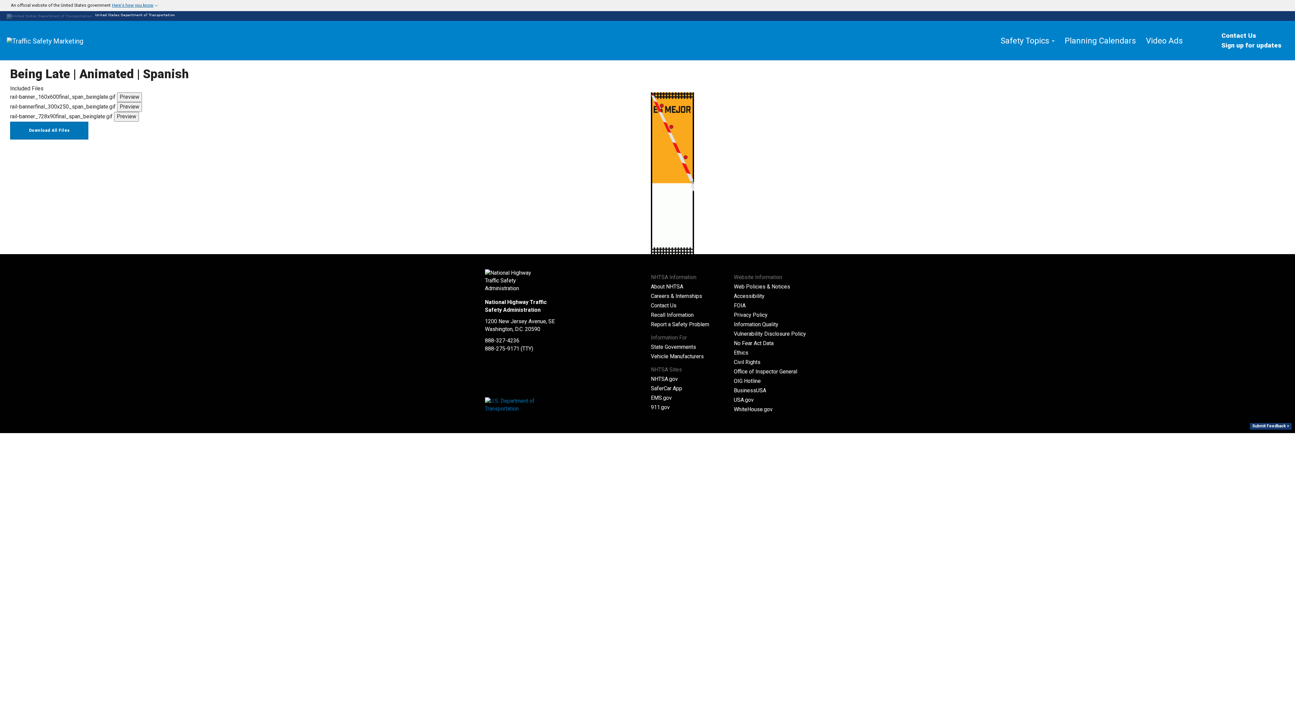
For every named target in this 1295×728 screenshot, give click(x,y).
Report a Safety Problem (680, 324)
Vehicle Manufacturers (677, 356)
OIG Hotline (747, 381)
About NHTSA (667, 286)
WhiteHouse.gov (753, 409)
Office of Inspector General (765, 371)
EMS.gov (661, 398)
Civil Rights (747, 362)
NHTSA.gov (664, 379)
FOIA (740, 305)
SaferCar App (666, 388)
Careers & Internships (676, 296)
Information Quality (756, 324)
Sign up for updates (1251, 45)
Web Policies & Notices (762, 286)
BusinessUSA (750, 390)
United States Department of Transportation (134, 15)
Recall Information (672, 315)
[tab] (647, 5)
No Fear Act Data (754, 343)
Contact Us (1238, 35)
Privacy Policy (751, 315)
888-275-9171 (502, 348)
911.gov (660, 407)
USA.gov (744, 400)
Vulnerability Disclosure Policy (770, 334)
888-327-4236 (502, 340)
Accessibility (749, 296)
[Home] (60, 40)
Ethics (741, 353)
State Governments (673, 347)
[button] (80, 5)
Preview (129, 97)
